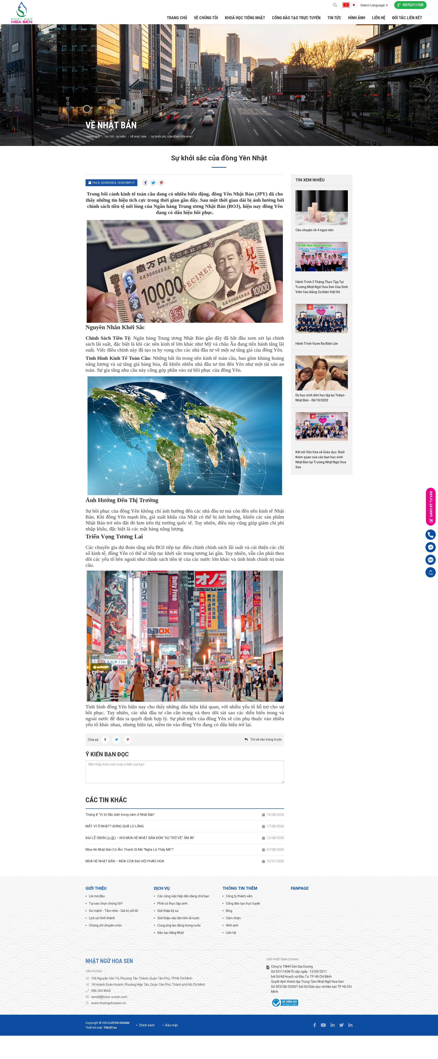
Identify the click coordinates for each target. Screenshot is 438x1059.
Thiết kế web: (94, 1027)
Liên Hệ (378, 17)
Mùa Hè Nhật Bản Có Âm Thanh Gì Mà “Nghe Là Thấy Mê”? (185, 849)
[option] (219, 85)
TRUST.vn (110, 1027)
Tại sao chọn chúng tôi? (106, 903)
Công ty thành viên (239, 896)
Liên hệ (231, 933)
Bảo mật (171, 1025)
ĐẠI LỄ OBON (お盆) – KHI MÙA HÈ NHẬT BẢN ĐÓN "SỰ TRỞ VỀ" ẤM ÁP (185, 838)
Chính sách (147, 1025)
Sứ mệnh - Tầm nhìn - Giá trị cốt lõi (113, 911)
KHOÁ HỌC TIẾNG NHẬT (245, 17)
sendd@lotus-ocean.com (109, 997)
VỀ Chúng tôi (206, 17)
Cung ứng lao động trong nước (179, 925)
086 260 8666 (101, 991)
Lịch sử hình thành (102, 918)
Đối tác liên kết (407, 17)
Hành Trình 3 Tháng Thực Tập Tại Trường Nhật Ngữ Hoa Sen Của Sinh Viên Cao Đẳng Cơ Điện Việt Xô (321, 287)
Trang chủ (177, 17)
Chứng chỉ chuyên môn (105, 925)
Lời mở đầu (97, 896)
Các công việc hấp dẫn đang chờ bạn (183, 896)
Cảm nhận (233, 918)
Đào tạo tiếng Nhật (170, 933)
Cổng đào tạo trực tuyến (243, 903)
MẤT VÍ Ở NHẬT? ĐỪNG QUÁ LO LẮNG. (185, 826)
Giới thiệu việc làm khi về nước (178, 918)
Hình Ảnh (356, 17)
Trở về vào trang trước (266, 739)
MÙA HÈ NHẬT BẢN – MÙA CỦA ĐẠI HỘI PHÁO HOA (185, 861)
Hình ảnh (232, 925)
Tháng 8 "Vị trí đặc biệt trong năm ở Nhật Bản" (185, 815)
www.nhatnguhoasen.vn (108, 1003)
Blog (229, 911)
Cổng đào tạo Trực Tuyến (296, 17)
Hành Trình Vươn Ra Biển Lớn (316, 343)
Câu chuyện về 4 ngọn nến (314, 230)
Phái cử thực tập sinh (172, 903)
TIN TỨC (334, 17)
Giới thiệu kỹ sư (168, 911)
